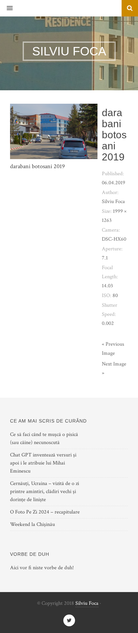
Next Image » (114, 368)
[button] (6, 8)
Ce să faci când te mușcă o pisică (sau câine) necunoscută (44, 438)
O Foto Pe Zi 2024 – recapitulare (45, 512)
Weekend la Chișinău (32, 524)
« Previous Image (113, 349)
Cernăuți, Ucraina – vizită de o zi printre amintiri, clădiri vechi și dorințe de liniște (44, 491)
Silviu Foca (86, 603)
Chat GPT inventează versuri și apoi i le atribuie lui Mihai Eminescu (43, 463)
